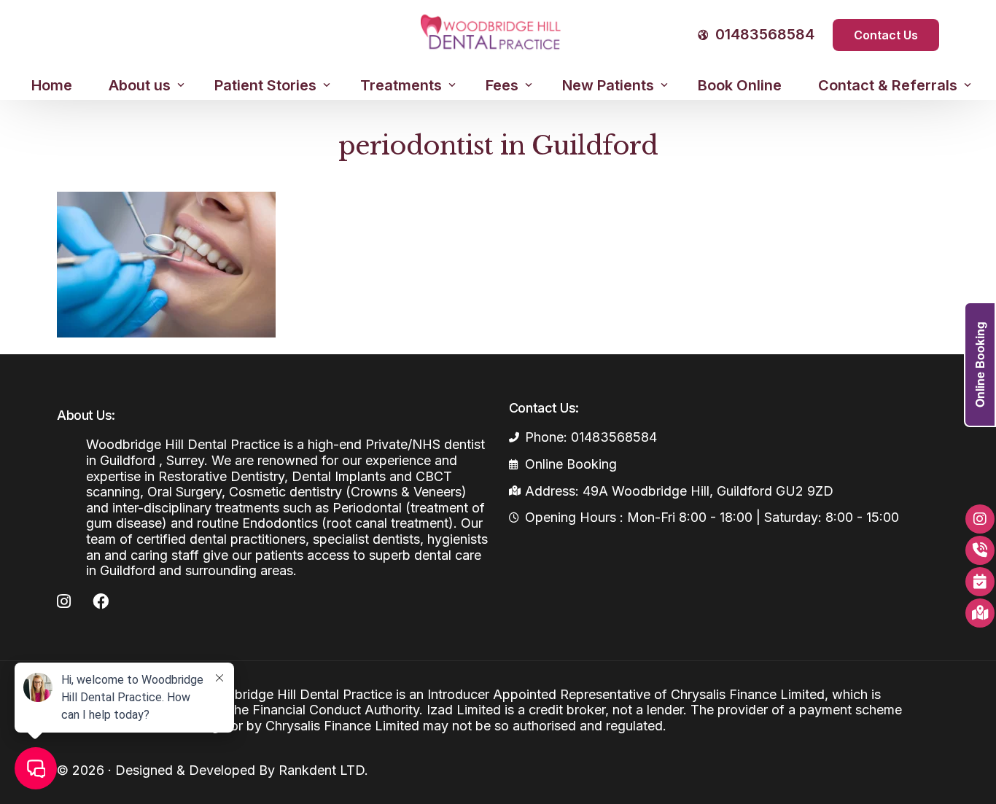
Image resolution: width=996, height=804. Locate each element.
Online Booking (979, 364)
